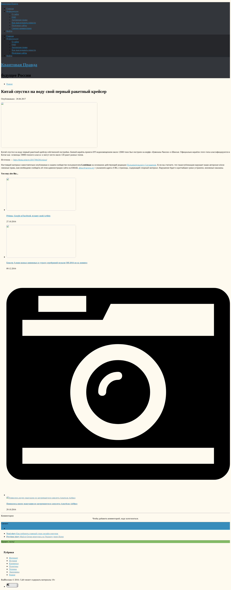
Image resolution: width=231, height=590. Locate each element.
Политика (13, 566)
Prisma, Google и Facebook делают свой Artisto (28, 215)
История (13, 560)
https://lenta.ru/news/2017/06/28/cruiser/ (30, 159)
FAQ (14, 17)
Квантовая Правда (9, 3)
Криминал (14, 563)
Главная (10, 8)
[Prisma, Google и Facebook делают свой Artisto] (41, 209)
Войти (9, 31)
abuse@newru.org (86, 167)
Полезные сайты (19, 25)
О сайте (15, 14)
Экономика (14, 571)
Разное (9, 83)
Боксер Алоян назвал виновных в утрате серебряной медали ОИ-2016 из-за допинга (46, 262)
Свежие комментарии (22, 28)
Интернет (13, 557)
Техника (13, 569)
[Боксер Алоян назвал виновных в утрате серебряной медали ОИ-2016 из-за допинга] (41, 256)
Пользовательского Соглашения (141, 164)
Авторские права (19, 19)
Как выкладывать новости (24, 22)
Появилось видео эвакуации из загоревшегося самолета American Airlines (41, 503)
